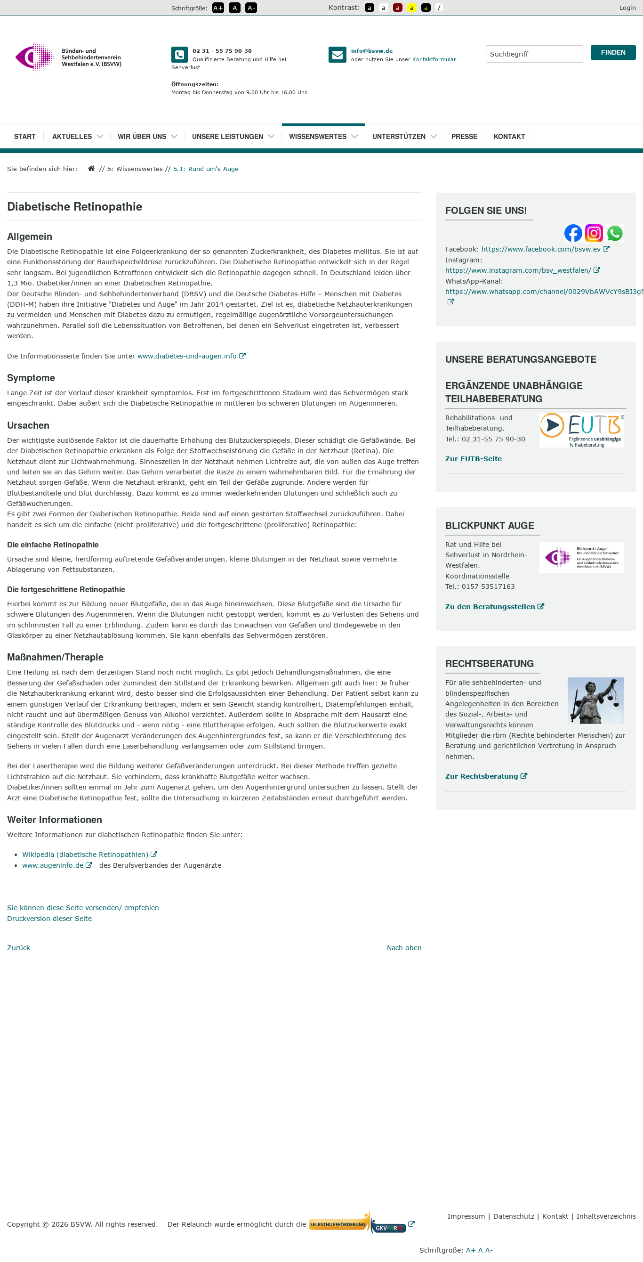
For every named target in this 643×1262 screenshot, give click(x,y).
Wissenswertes (317, 136)
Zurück (18, 948)
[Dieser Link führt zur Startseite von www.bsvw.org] (88, 168)
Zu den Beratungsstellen (490, 607)
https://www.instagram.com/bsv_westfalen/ (518, 270)
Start (25, 136)
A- (251, 8)
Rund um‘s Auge (206, 168)
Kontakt (509, 136)
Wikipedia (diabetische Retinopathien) (85, 854)
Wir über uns (142, 136)
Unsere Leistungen (227, 136)
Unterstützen (399, 136)
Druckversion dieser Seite (49, 918)
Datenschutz (513, 1216)
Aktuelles (72, 136)
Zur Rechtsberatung (481, 776)
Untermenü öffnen (103, 133)
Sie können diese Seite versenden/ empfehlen (83, 908)
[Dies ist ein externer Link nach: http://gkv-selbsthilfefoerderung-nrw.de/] (363, 1224)
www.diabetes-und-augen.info (187, 356)
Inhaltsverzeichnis (606, 1216)
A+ (218, 8)
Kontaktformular (434, 59)
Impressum (466, 1216)
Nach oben (404, 948)
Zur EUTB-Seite (473, 459)
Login (627, 7)
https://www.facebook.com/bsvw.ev (541, 249)
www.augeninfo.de (52, 865)
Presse (464, 136)
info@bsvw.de (372, 51)
